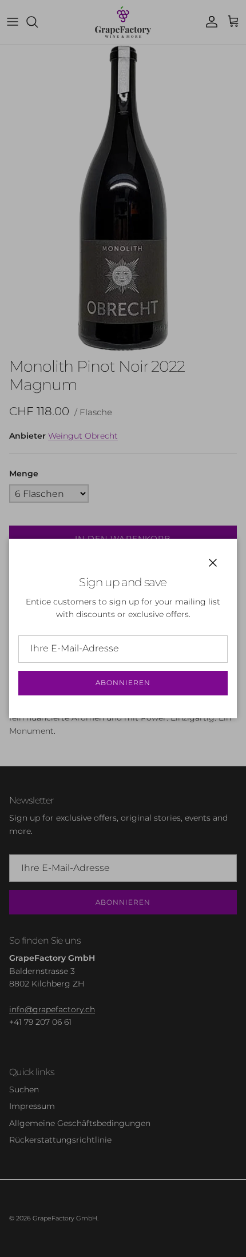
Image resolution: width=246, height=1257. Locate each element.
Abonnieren (123, 682)
